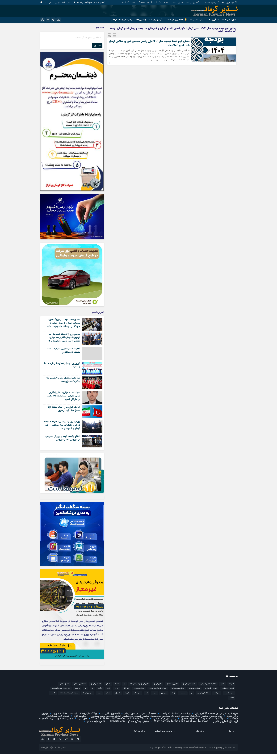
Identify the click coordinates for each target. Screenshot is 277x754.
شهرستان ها (230, 19)
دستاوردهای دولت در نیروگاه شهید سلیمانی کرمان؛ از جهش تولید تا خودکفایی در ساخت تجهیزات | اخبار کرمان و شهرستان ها (63, 324)
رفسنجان (183, 693)
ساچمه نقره (79, 716)
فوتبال (117, 693)
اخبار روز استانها (172, 683)
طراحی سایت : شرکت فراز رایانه (53, 747)
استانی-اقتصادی (211, 688)
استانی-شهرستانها (178, 688)
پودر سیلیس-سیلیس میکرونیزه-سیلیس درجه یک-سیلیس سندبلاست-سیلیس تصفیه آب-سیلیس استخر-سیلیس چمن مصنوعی (156, 716)
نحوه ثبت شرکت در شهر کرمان (140, 714)
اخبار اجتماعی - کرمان (208, 683)
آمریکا (231, 683)
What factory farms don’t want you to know (180, 721)
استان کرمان (64, 683)
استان (108, 683)
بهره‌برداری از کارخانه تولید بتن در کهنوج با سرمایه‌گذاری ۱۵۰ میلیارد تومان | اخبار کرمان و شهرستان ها (64, 337)
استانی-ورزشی (139, 688)
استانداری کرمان (80, 683)
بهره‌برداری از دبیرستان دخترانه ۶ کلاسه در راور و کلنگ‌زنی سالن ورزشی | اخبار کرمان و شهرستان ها (62, 425)
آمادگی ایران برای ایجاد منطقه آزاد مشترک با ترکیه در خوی (64, 408)
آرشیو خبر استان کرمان (121, 19)
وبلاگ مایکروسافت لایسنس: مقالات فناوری (74, 714)
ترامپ (77, 688)
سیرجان (164, 693)
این (108, 688)
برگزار (100, 688)
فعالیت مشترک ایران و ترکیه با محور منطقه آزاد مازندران (63, 350)
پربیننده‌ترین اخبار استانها (69, 693)
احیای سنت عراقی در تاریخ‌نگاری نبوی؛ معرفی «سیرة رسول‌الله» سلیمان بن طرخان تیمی (63, 396)
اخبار (222, 683)
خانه (230, 731)
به (85, 688)
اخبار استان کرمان (189, 683)
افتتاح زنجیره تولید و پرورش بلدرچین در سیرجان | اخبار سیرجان (62, 437)
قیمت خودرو (60, 2)
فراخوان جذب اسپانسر (163, 731)
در (191, 693)
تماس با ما (49, 2)
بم (92, 688)
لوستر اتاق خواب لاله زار (164, 719)
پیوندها (80, 2)
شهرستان (137, 693)
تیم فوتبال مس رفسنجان (61, 688)
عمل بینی (82, 719)
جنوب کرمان (229, 693)
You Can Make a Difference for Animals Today (119, 719)
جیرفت (217, 693)
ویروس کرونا (87, 693)
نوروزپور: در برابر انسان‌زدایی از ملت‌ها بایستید (62, 365)
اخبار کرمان (158, 683)
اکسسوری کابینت (110, 714)
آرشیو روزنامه (155, 19)
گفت (232, 697)
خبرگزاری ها (213, 19)
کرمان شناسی (99, 2)
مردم (99, 693)
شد (147, 693)
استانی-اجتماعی (228, 688)
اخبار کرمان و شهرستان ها (139, 683)
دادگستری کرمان (203, 693)
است (117, 683)
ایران (116, 688)
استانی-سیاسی (194, 688)
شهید (127, 693)
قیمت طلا (71, 2)
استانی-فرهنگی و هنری (157, 688)
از (124, 683)
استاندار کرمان (96, 683)
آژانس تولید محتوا (95, 721)
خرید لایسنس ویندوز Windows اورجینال (216, 714)
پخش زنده (141, 19)
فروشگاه (88, 2)
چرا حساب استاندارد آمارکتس (175, 714)
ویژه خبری (197, 19)
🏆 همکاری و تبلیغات (177, 19)
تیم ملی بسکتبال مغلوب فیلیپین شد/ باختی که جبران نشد (63, 379)
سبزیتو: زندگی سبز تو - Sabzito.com (129, 721)
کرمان (53, 693)
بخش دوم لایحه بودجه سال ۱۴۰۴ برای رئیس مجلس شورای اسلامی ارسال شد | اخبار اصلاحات (149, 43)
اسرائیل (126, 688)
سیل (154, 693)
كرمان (108, 693)
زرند (173, 693)
